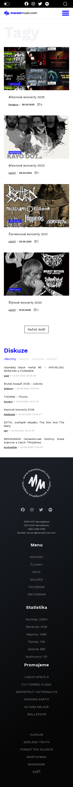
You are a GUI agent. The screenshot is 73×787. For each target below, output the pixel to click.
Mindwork (36, 764)
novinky (36, 557)
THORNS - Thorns (16, 396)
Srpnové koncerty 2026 (19, 409)
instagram (36, 594)
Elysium (36, 734)
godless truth (37, 742)
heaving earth (36, 699)
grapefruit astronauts (36, 692)
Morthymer (36, 757)
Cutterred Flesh (36, 684)
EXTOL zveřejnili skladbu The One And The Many (34, 424)
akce (36, 572)
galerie (36, 579)
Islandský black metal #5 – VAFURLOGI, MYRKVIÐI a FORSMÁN (34, 369)
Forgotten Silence (36, 749)
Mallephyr (36, 714)
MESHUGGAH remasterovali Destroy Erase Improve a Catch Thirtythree (34, 440)
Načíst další (36, 329)
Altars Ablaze (36, 707)
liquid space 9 (37, 677)
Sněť (37, 772)
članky (36, 564)
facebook (36, 587)
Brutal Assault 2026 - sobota (23, 383)
